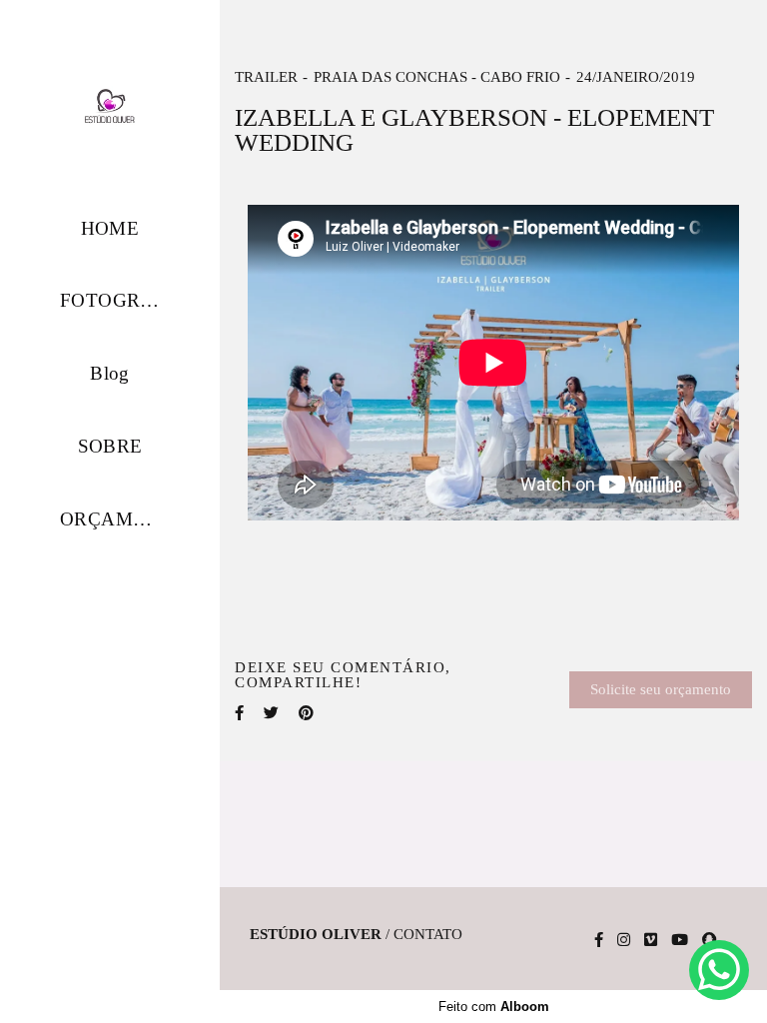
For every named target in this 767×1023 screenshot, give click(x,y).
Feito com (493, 1006)
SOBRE (110, 446)
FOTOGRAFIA (123, 300)
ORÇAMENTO (123, 519)
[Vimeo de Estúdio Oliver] (650, 940)
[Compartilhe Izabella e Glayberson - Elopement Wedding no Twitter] (271, 713)
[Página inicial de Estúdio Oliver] (110, 106)
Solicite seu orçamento (660, 689)
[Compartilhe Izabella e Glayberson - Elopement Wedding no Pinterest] (306, 713)
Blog (110, 373)
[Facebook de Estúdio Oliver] (598, 940)
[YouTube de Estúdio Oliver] (679, 940)
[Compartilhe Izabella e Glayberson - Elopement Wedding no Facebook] (239, 713)
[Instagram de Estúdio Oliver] (623, 940)
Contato (427, 934)
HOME (110, 228)
